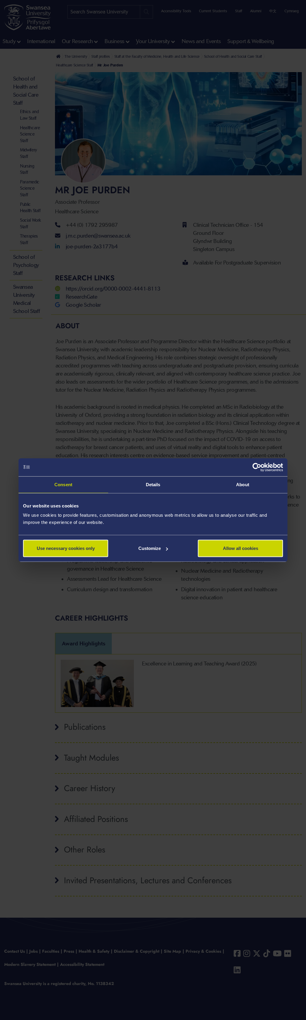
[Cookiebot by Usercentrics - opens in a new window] (257, 467)
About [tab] (242, 484)
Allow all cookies (240, 548)
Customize (149, 548)
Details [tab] (153, 484)
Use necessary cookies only (66, 548)
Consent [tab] (63, 484)
